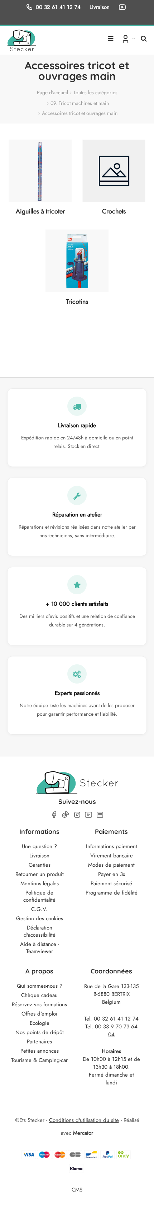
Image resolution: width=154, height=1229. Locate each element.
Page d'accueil (52, 92)
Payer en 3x (111, 874)
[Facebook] (54, 815)
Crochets (114, 211)
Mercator (83, 1133)
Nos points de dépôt (39, 1032)
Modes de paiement (111, 865)
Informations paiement (111, 846)
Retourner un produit (39, 874)
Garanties (39, 865)
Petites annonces (39, 1051)
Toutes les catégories (95, 92)
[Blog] (100, 815)
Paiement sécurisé (111, 883)
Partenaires (39, 1042)
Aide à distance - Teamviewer (39, 947)
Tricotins (77, 301)
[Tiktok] (65, 815)
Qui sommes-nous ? (39, 986)
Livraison (39, 856)
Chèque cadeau (39, 995)
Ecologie (39, 1023)
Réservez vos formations (39, 1004)
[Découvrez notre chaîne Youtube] (124, 7)
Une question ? (39, 846)
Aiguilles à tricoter (40, 211)
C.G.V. (39, 909)
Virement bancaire (111, 856)
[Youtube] (88, 815)
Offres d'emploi (39, 1014)
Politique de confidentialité (39, 896)
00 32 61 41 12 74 (58, 7)
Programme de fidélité (112, 893)
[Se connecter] (128, 38)
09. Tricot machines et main (79, 103)
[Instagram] (77, 815)
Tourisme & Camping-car (39, 1060)
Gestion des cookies (39, 918)
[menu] (110, 36)
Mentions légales (39, 883)
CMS (77, 1189)
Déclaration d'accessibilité (40, 931)
